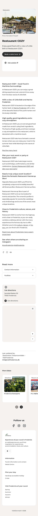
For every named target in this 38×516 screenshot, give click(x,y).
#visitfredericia (19, 245)
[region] (19, 324)
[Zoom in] (32, 334)
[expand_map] (33, 309)
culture (19, 225)
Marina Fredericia (20, 108)
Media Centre (9, 464)
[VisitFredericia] (8, 434)
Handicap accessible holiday (14, 476)
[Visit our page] (13, 425)
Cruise (7, 478)
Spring (7, 489)
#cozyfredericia (7, 245)
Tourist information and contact (15, 462)
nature (25, 225)
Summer (8, 492)
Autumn (8, 494)
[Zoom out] (32, 339)
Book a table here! (11, 54)
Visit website (12, 63)
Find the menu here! (9, 150)
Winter (7, 497)
